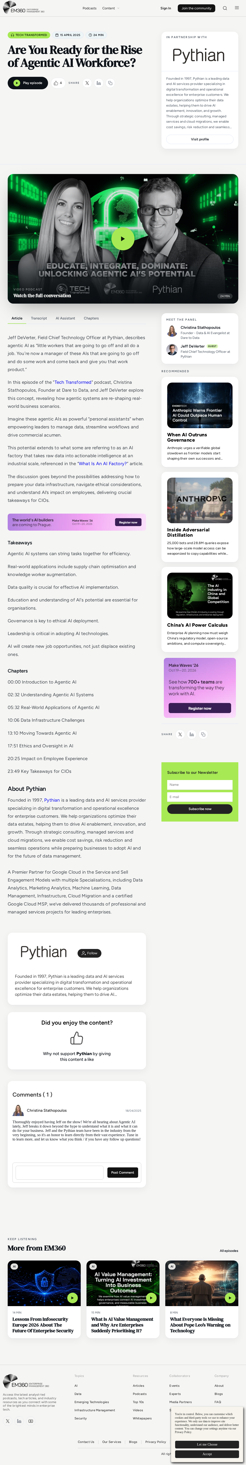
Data (77, 1394)
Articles (138, 1385)
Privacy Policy (155, 1442)
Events (174, 1385)
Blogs (219, 1394)
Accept (207, 1454)
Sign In (165, 8)
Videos (138, 1410)
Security (80, 1418)
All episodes (229, 1251)
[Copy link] (110, 83)
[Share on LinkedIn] (99, 83)
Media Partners (180, 1402)
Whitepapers (142, 1418)
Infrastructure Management (94, 1410)
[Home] (24, 13)
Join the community (196, 8)
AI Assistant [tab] (65, 318)
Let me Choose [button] (207, 1444)
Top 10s (138, 1402)
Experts (175, 1394)
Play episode (32, 83)
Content (108, 8)
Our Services (111, 1442)
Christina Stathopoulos (47, 1110)
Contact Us (86, 1442)
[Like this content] (56, 83)
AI (76, 1385)
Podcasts (90, 8)
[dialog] (207, 1434)
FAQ (218, 1402)
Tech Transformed (31, 35)
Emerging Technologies (91, 1402)
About (219, 1385)
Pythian (52, 800)
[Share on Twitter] (87, 83)
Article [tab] (17, 318)
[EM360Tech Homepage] (27, 1391)
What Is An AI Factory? (103, 463)
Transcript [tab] (39, 318)
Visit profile (200, 139)
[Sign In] (89, 953)
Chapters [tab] (91, 318)
